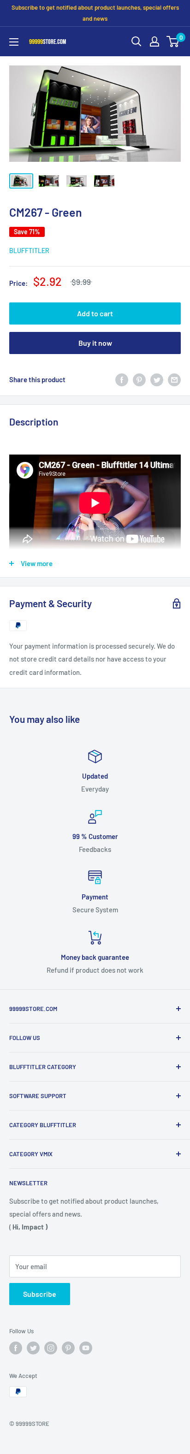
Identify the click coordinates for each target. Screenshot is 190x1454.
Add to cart (95, 313)
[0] (173, 41)
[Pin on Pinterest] (139, 379)
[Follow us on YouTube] (85, 1348)
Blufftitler (29, 250)
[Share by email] (174, 379)
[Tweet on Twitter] (156, 379)
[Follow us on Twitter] (33, 1348)
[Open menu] (13, 42)
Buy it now (95, 342)
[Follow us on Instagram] (50, 1348)
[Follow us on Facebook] (15, 1348)
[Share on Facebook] (121, 379)
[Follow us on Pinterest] (68, 1348)
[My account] (154, 41)
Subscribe (39, 1293)
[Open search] (136, 41)
